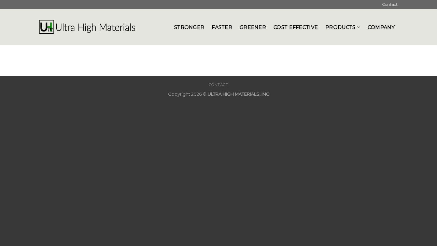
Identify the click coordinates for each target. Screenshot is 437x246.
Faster (222, 27)
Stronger (189, 27)
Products (340, 27)
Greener (253, 27)
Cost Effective (295, 27)
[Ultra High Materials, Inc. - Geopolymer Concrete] (101, 27)
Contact (390, 4)
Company (381, 27)
